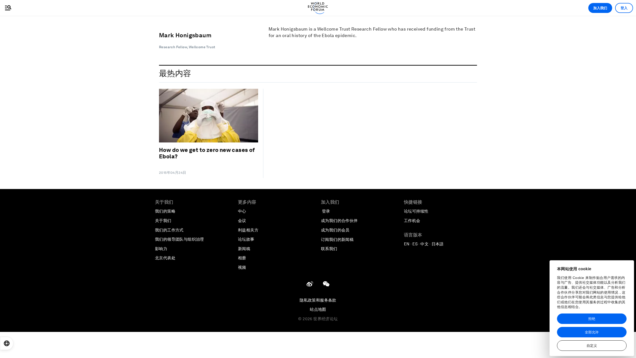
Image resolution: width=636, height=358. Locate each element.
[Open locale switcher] (6, 343)
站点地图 (318, 309)
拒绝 (591, 319)
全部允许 (592, 332)
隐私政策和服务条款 (318, 300)
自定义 (592, 346)
